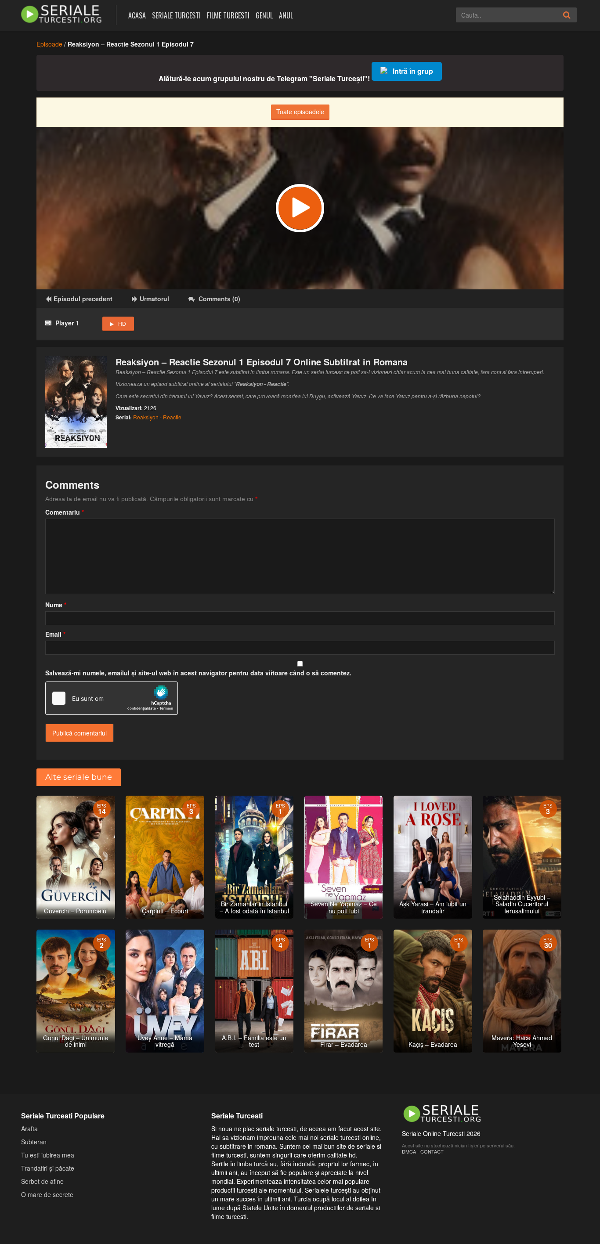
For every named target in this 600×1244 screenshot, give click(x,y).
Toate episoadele (300, 111)
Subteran (34, 1141)
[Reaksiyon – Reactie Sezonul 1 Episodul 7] (300, 208)
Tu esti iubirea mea (47, 1154)
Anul (286, 15)
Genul (264, 15)
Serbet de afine (42, 1181)
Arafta (29, 1128)
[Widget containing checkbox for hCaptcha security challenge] (111, 698)
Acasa (137, 15)
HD (122, 323)
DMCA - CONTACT (423, 1151)
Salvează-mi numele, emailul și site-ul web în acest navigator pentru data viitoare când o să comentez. (198, 672)
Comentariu (64, 512)
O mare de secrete (47, 1194)
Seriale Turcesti (176, 15)
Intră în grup (413, 71)
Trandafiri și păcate (47, 1168)
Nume (55, 604)
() (219, 298)
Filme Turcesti (228, 15)
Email (55, 634)
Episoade (49, 44)
